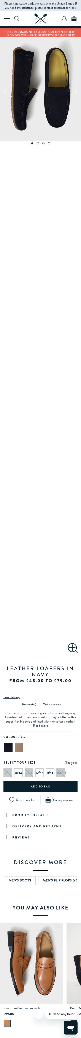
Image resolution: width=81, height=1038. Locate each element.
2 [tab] (38, 143)
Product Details (30, 815)
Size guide (71, 762)
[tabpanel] (40, 90)
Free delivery (11, 697)
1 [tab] (32, 143)
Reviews (27, 704)
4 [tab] (49, 143)
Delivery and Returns (37, 826)
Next (76, 90)
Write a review (52, 704)
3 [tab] (43, 143)
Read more (40, 725)
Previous (5, 90)
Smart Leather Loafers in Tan (22, 1008)
